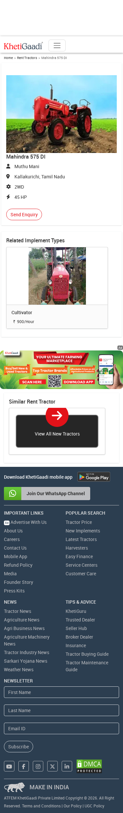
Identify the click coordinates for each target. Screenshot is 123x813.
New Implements (83, 530)
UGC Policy (94, 805)
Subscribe (18, 746)
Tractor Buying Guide (87, 654)
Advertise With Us (26, 522)
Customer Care (81, 573)
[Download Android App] (93, 477)
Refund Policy (18, 565)
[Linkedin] (67, 766)
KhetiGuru (76, 611)
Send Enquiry (24, 214)
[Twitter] (52, 766)
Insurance (76, 645)
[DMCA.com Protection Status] (89, 766)
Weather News (18, 669)
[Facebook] (23, 766)
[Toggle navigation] (57, 45)
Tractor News (17, 611)
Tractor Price (79, 522)
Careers (12, 539)
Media (10, 573)
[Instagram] (38, 766)
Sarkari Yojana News (25, 661)
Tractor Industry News (26, 652)
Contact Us (15, 548)
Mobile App (15, 556)
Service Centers (81, 565)
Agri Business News (24, 628)
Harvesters (77, 548)
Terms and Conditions (41, 805)
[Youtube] (9, 766)
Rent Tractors (27, 57)
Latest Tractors (81, 539)
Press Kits (14, 590)
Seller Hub (76, 628)
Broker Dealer (79, 637)
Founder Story (18, 582)
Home (8, 57)
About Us (13, 530)
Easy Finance (79, 556)
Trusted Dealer (80, 620)
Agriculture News (21, 620)
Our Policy (73, 805)
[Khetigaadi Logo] (23, 45)
